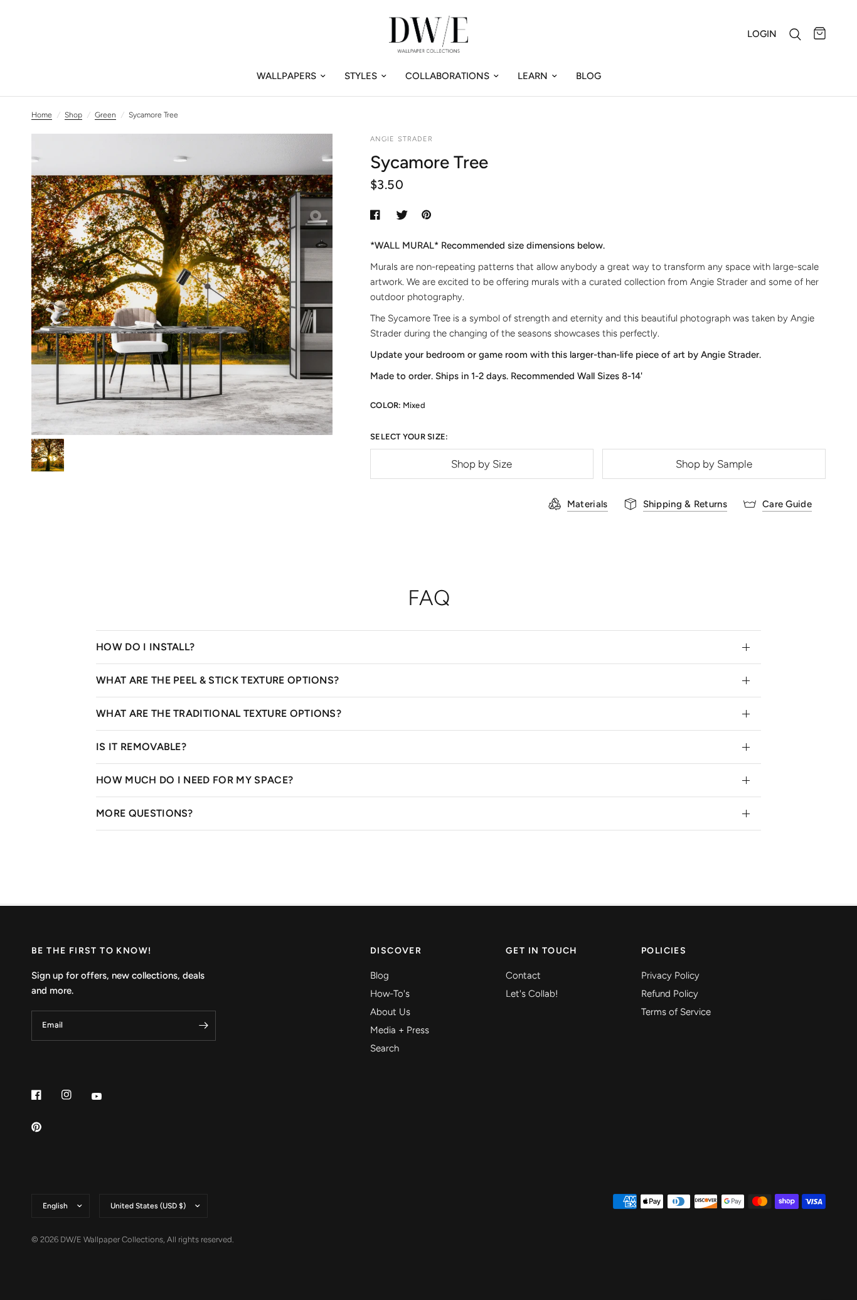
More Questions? (144, 813)
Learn (533, 76)
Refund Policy (669, 993)
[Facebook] (45, 1095)
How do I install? (145, 647)
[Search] (795, 34)
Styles (360, 76)
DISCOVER (396, 951)
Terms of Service (676, 1012)
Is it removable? (141, 747)
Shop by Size (481, 464)
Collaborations (447, 76)
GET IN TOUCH (542, 951)
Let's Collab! (532, 993)
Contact (523, 975)
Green (105, 114)
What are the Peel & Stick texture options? (217, 680)
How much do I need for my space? (194, 780)
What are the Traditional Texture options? (218, 713)
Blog (588, 76)
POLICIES (663, 951)
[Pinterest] (45, 1127)
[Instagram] (75, 1095)
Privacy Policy (670, 975)
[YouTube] (105, 1096)
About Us (390, 1012)
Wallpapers (286, 76)
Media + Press (399, 1030)
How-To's (390, 993)
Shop (73, 114)
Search (384, 1048)
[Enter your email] (203, 1026)
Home (41, 114)
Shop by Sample (714, 464)
